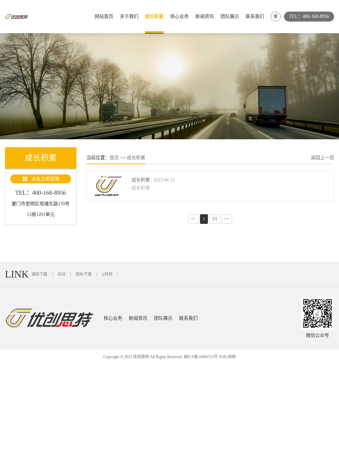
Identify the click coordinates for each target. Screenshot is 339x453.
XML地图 (227, 357)
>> (226, 219)
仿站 (62, 274)
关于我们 (129, 16)
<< (193, 219)
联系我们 (255, 16)
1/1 (214, 219)
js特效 (107, 274)
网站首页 (104, 16)
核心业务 (179, 16)
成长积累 (154, 16)
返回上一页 (322, 157)
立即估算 (302, 127)
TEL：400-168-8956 (309, 16)
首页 (114, 157)
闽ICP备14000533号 (201, 357)
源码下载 (39, 274)
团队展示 (229, 16)
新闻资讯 (204, 16)
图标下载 (84, 274)
